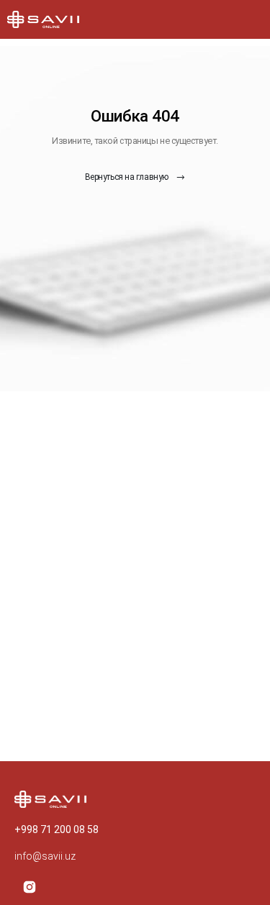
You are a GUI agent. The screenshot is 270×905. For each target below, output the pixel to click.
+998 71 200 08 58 (56, 829)
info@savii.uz (45, 856)
